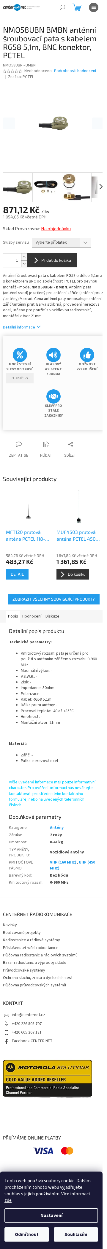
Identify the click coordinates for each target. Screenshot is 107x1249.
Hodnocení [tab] (31, 616)
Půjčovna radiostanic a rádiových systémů (40, 955)
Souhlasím (75, 1234)
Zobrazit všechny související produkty (53, 599)
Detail (17, 574)
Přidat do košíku (56, 260)
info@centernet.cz (28, 1015)
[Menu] (94, 7)
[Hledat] (62, 7)
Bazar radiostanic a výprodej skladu (34, 963)
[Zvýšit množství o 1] (24, 256)
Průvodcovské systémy (24, 970)
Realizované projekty (22, 933)
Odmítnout (27, 1234)
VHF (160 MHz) (63, 862)
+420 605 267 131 (27, 1032)
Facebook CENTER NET (32, 1041)
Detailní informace (19, 327)
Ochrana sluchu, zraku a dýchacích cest (38, 978)
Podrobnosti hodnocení (75, 71)
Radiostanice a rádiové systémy (31, 940)
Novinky (10, 925)
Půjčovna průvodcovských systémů (34, 985)
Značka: (21, 77)
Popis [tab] (13, 616)
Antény (57, 828)
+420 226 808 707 (27, 1024)
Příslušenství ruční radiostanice (31, 948)
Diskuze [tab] (52, 616)
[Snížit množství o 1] (24, 263)
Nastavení (51, 1215)
